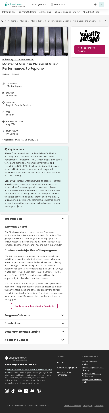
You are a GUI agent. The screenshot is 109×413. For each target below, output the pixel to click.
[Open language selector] (95, 4)
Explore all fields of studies (90, 363)
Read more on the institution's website (34, 306)
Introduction (8, 11)
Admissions (45, 11)
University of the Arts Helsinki (18, 59)
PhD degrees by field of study (92, 380)
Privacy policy (88, 405)
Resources (58, 4)
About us (60, 362)
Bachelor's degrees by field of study (91, 375)
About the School (91, 11)
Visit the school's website (86, 49)
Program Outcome (27, 11)
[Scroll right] (105, 21)
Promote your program (67, 367)
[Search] (89, 4)
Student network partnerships (64, 373)
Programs (39, 4)
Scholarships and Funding (67, 11)
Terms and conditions (72, 405)
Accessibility (99, 405)
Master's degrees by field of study (93, 369)
